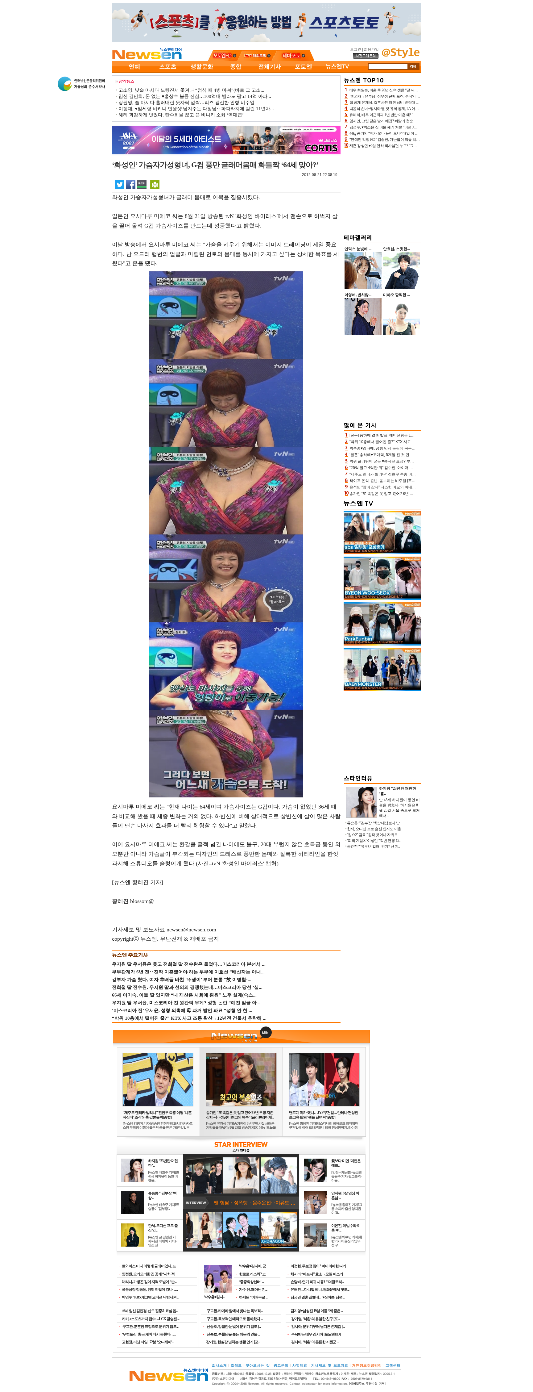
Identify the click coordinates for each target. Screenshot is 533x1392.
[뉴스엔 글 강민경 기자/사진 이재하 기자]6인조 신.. (162, 1241)
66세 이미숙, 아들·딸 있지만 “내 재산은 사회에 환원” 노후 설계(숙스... (184, 995)
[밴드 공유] (142, 184)
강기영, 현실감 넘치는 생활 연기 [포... (233, 1342)
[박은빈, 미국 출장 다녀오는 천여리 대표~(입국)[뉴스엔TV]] (382, 644)
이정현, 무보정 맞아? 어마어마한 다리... (319, 1266)
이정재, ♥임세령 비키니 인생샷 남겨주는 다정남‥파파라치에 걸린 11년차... (196, 108)
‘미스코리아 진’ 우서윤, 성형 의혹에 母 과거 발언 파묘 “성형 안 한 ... (182, 1010)
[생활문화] (201, 71)
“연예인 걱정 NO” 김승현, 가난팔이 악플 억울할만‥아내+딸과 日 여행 (404, 139)
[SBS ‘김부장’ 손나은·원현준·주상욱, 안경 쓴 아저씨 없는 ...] (382, 553)
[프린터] (154, 184)
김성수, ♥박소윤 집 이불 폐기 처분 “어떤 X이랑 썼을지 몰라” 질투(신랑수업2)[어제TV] (415, 127)
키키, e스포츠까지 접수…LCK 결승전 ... (150, 1319)
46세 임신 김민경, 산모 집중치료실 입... (150, 1311)
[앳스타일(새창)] (400, 57)
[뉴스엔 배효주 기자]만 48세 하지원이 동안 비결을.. (163, 1176)
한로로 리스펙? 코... (253, 1274)
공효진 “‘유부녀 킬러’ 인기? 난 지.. (373, 846)
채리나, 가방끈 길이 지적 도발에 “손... (149, 1282)
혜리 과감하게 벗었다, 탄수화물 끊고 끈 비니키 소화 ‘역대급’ (181, 114)
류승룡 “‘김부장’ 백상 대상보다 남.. (374, 823)
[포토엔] (303, 71)
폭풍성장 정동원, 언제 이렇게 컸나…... (150, 1289)
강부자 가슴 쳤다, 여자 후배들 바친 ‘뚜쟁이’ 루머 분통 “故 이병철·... (181, 979)
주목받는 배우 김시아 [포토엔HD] (316, 1334)
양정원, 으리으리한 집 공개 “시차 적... (149, 1274)
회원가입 (371, 49)
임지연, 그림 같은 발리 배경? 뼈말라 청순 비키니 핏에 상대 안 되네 (400, 121)
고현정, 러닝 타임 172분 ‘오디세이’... (148, 1342)
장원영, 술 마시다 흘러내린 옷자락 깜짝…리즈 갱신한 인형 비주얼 (186, 102)
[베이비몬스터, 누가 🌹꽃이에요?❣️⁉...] (382, 690)
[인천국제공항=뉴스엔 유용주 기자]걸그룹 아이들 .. (346, 1176)
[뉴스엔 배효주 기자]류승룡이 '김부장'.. (163, 1206)
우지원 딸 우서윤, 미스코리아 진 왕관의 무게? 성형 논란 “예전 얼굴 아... (186, 1002)
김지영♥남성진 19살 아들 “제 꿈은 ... (317, 1311)
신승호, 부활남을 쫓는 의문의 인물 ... (233, 1334)
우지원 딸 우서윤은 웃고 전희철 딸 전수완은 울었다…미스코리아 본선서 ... (189, 964)
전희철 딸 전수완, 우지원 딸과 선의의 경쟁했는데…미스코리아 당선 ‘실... (187, 987)
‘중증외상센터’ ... (251, 1282)
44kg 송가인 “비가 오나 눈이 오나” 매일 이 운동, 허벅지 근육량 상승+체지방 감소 (411, 133)
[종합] (235, 71)
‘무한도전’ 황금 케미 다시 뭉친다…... (149, 1334)
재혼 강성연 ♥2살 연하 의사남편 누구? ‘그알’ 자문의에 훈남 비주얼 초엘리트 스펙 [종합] (417, 146)
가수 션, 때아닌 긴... (253, 1289)
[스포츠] (168, 71)
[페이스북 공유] (130, 184)
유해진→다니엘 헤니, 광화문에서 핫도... (320, 1289)
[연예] (134, 71)
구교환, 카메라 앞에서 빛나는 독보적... (234, 1311)
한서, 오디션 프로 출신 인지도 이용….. (377, 829)
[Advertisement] (382, 190)
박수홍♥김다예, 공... (253, 1266)
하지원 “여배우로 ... (253, 1297)
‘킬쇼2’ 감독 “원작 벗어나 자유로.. (373, 835)
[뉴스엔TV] (337, 71)
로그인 (355, 49)
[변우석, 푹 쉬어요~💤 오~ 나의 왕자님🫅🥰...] (382, 598)
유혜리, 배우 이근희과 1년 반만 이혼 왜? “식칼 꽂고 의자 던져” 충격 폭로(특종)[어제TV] (416, 115)
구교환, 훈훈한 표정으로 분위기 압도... (150, 1326)
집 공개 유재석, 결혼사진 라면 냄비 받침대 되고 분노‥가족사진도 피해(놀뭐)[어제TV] (416, 102)
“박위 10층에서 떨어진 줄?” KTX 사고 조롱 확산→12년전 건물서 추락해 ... (189, 1018)
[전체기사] (269, 71)
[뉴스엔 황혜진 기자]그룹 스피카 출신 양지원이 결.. (346, 1208)
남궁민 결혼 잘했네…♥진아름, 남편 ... (318, 1297)
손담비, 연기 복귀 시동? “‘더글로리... (317, 1282)
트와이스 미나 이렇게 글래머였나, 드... (150, 1266)
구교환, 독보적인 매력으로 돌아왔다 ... (234, 1319)
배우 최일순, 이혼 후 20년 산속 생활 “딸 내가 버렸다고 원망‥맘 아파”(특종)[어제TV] (414, 90)
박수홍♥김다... (214, 1297)
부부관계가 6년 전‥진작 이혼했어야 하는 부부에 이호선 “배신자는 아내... (188, 971)
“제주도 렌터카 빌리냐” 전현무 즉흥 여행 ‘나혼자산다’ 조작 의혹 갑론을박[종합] (157, 1114)
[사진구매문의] (366, 58)
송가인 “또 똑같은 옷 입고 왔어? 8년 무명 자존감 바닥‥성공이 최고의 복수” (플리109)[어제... (240, 1114)
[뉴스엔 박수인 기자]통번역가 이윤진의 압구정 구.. (346, 1241)
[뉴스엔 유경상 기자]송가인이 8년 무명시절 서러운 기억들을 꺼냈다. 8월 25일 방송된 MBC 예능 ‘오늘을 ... (241, 1127)
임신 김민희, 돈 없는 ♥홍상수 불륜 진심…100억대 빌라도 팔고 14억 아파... (194, 96)
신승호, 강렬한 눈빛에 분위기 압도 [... (233, 1326)
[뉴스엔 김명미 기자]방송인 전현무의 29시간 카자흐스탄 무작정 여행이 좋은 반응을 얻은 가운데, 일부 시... (157, 1127)
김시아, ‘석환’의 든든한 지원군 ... (315, 1342)
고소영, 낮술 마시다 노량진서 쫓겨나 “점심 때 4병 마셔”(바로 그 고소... (191, 90)
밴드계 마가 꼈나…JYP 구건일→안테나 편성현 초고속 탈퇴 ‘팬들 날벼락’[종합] (323, 1114)
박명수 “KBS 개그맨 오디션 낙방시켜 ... (150, 1297)
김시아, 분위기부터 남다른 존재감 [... (318, 1326)
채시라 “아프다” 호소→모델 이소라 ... (318, 1274)
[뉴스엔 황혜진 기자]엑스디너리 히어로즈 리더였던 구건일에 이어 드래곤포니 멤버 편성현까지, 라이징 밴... (323, 1127)
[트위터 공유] (119, 184)
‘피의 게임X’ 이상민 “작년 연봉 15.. (374, 840)
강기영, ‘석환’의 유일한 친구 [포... (315, 1319)
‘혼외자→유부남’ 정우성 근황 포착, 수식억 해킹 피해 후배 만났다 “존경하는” (409, 96)
